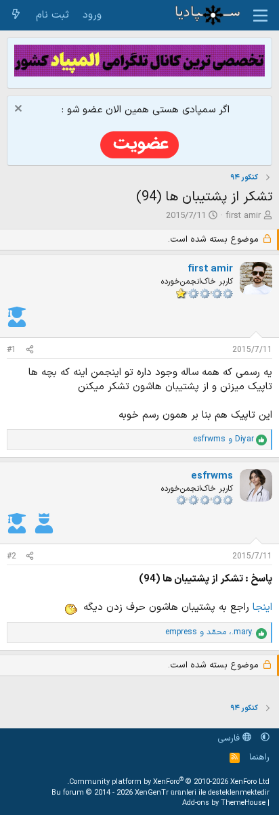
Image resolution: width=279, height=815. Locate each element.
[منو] (260, 15)
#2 (11, 556)
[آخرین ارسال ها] (16, 15)
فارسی (229, 738)
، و (209, 632)
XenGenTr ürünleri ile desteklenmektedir (202, 793)
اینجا (260, 607)
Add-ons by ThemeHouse (223, 803)
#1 (11, 350)
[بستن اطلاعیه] (20, 110)
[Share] (30, 350)
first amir (243, 216)
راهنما (259, 757)
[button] (265, 738)
